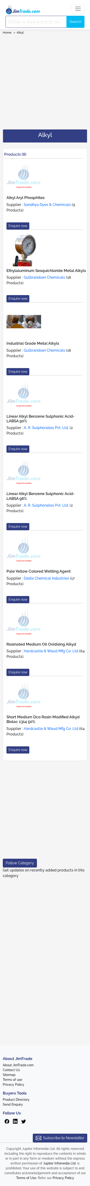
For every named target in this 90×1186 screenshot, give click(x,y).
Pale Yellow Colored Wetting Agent (38, 571)
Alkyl (20, 32)
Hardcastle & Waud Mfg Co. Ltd (51, 651)
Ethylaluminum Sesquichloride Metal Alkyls (46, 270)
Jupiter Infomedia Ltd (59, 1163)
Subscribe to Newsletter (63, 1138)
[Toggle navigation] (78, 8)
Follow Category (20, 863)
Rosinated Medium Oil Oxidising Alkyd (41, 644)
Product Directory (16, 1099)
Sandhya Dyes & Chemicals (47, 204)
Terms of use (12, 1080)
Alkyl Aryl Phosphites (25, 197)
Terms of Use (26, 1178)
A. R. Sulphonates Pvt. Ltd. (46, 428)
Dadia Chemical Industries (46, 578)
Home (7, 32)
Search (75, 21)
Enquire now (18, 226)
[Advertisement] (45, 80)
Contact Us (11, 1070)
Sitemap (9, 1075)
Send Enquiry (13, 1104)
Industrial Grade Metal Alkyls (32, 343)
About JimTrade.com (18, 1065)
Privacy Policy (13, 1084)
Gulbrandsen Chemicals (44, 277)
